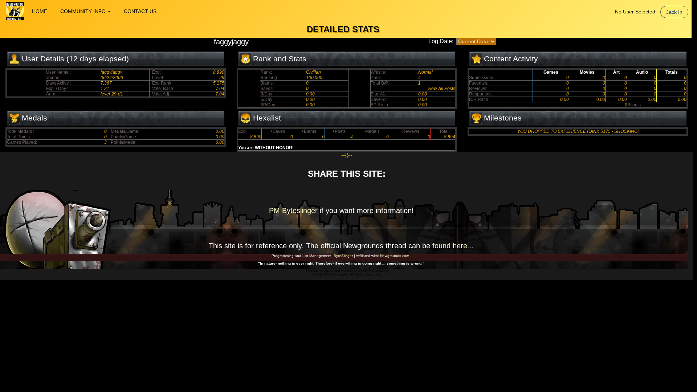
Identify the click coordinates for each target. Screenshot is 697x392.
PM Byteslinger (294, 211)
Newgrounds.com (394, 256)
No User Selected (635, 12)
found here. (450, 246)
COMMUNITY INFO (83, 11)
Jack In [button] (674, 12)
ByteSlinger (343, 256)
